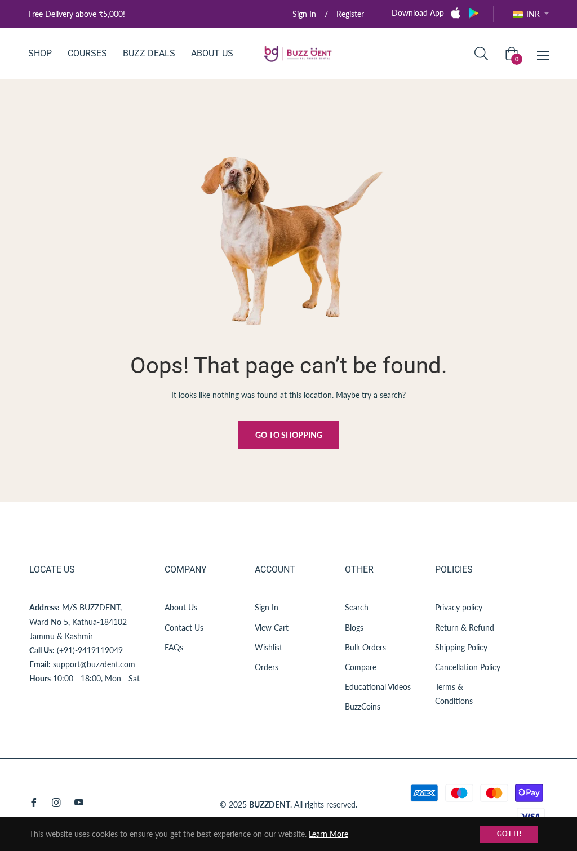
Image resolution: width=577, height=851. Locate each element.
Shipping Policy (461, 647)
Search (357, 607)
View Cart (271, 627)
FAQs (174, 647)
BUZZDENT (269, 804)
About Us (181, 607)
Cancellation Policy (467, 667)
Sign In (266, 607)
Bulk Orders (365, 647)
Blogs (354, 627)
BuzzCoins (362, 706)
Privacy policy (458, 607)
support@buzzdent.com (94, 664)
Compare (360, 667)
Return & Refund (464, 627)
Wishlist (268, 647)
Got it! (509, 834)
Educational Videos (378, 687)
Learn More (328, 834)
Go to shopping (288, 435)
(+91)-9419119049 (90, 650)
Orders (266, 667)
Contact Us (184, 627)
